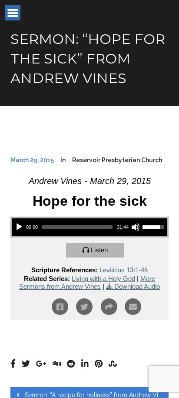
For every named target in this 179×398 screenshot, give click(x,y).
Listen (99, 250)
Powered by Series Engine (89, 337)
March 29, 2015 (32, 160)
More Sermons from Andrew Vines (87, 282)
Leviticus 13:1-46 (123, 270)
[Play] (19, 227)
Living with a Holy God (103, 278)
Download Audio (137, 286)
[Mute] (135, 227)
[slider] (77, 227)
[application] (89, 227)
